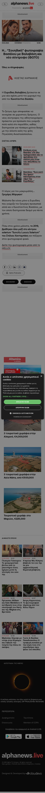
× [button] (41, 376)
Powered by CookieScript (22, 417)
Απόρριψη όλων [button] (22, 408)
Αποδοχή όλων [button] (22, 402)
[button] (22, 396)
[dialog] (22, 396)
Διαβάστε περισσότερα (31, 393)
